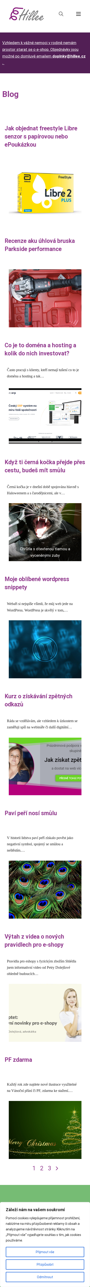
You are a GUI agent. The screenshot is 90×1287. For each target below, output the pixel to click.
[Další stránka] (57, 1169)
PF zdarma (18, 1059)
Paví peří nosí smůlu (31, 813)
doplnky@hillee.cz (69, 56)
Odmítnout (45, 1277)
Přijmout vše (45, 1252)
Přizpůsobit (45, 1264)
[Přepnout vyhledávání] (61, 14)
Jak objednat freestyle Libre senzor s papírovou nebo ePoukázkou (41, 136)
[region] (45, 1244)
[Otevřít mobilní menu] (78, 14)
